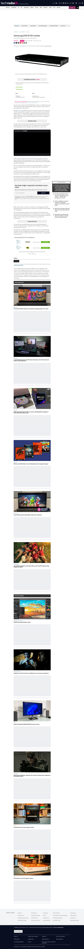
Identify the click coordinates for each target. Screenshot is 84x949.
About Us (16, 936)
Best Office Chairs (56, 920)
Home (50, 7)
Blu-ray (28, 31)
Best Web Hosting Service (23, 917)
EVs (54, 7)
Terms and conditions (60, 936)
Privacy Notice (17, 197)
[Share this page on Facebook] (14, 43)
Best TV (44, 915)
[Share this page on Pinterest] (20, 43)
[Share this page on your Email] (26, 43)
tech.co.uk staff (29, 40)
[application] (32, 142)
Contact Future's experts (33, 936)
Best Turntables (56, 912)
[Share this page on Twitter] (16, 43)
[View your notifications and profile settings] (76, 3)
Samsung (21, 110)
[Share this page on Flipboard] (22, 43)
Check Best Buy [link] (19, 89)
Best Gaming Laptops (35, 915)
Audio (36, 7)
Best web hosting (42, 25)
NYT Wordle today (54, 25)
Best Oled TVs (46, 917)
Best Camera (73, 912)
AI (18, 7)
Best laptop (33, 25)
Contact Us (44, 936)
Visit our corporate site (58, 927)
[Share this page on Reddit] (18, 43)
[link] (19, 242)
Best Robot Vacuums (74, 920)
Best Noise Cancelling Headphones (60, 915)
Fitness (32, 7)
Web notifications (59, 939)
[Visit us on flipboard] (65, 3)
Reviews (22, 40)
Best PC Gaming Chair (35, 920)
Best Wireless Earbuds (57, 917)
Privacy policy (16, 939)
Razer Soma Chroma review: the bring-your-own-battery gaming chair (62, 210)
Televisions (16, 31)
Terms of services (29, 196)
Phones (8, 7)
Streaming (26, 7)
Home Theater (22, 31)
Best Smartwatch (46, 920)
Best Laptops (34, 912)
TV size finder (24, 25)
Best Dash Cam (73, 915)
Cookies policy (31, 939)
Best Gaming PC (34, 917)
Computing (13, 7)
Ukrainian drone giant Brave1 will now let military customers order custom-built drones (62, 216)
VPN (41, 7)
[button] (81, 3)
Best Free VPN (21, 915)
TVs (21, 7)
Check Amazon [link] (19, 87)
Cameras (45, 7)
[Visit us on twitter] (61, 3)
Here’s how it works (47, 46)
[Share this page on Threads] (24, 43)
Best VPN (63, 25)
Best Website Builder (22, 920)
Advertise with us (45, 939)
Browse (58, 7)
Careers (29, 941)
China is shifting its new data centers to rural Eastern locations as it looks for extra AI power (62, 203)
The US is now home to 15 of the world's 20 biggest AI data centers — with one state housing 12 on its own (61, 195)
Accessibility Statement (18, 941)
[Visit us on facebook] (59, 3)
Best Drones (72, 917)
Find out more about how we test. (32, 102)
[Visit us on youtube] (63, 3)
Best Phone (45, 912)
